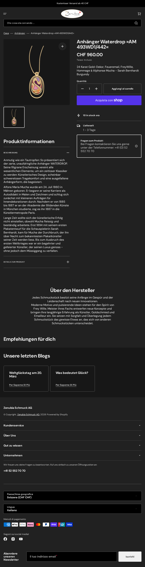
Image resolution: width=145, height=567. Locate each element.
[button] (5, 14)
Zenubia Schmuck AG (28, 414)
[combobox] (72, 23)
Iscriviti (130, 556)
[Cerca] (136, 23)
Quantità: (82, 81)
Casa (6, 33)
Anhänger (19, 33)
